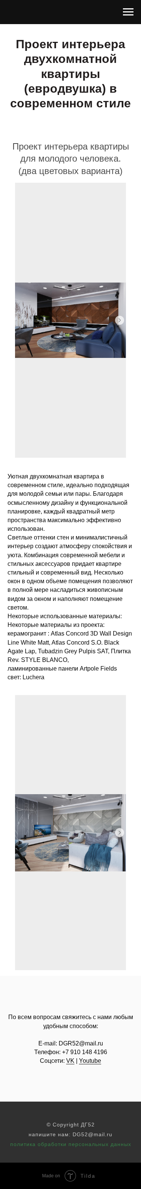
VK (70, 1061)
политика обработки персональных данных (70, 1144)
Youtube (90, 1061)
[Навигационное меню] (128, 12)
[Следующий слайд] (119, 320)
